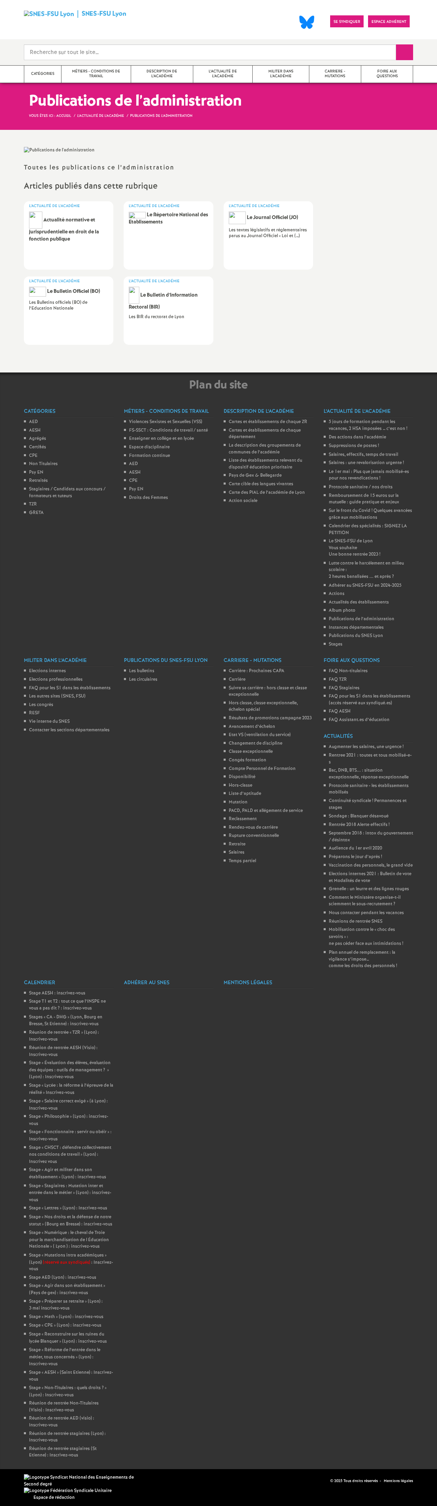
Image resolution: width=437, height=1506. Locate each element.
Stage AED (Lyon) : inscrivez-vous (62, 1277)
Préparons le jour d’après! (355, 857)
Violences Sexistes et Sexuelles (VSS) (165, 422)
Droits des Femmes (148, 497)
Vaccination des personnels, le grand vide (371, 865)
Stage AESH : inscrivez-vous (57, 993)
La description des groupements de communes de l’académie (265, 449)
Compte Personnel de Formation (262, 768)
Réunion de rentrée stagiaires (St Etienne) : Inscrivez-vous (63, 1452)
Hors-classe (240, 785)
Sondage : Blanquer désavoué (359, 816)
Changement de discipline (255, 743)
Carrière (237, 679)
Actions (336, 594)
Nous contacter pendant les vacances (366, 913)
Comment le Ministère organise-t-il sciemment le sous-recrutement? (364, 901)
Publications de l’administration (361, 619)
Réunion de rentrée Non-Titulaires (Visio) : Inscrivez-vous (64, 1406)
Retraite (237, 844)
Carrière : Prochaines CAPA (256, 671)
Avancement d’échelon (252, 726)
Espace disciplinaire (149, 447)
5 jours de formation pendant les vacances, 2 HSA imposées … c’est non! (368, 425)
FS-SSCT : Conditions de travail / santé (168, 430)
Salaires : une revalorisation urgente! (366, 463)
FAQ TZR (338, 679)
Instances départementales (356, 627)
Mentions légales (398, 1481)
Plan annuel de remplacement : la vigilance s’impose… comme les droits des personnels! (363, 959)
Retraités (38, 480)
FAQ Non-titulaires (348, 671)
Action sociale (243, 501)
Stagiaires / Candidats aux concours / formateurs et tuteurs (67, 492)
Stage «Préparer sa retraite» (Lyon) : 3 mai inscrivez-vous (66, 1305)
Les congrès (41, 705)
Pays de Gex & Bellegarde (255, 475)
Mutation (238, 802)
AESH (35, 430)
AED (33, 422)
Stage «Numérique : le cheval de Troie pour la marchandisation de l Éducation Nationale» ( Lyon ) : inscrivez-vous (69, 1240)
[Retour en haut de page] (25, 1480)
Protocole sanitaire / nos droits (361, 487)
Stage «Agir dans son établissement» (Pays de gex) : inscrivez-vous (67, 1289)
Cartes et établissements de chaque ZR (268, 422)
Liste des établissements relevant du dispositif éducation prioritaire (265, 464)
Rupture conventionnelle (254, 835)
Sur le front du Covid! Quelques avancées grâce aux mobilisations (370, 514)
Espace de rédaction (54, 1497)
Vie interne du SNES (49, 721)
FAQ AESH (340, 711)
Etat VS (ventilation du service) (260, 735)
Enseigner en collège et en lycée (161, 438)
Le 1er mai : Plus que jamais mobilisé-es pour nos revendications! (369, 475)
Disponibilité (242, 777)
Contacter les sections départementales (69, 730)
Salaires (236, 852)
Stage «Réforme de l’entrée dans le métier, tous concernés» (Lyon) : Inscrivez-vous (64, 1357)
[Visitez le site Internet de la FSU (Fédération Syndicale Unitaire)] (68, 1491)
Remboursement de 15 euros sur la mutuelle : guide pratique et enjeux (364, 499)
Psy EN (36, 472)
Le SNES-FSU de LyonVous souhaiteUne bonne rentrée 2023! (354, 548)
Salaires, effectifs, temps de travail (363, 454)
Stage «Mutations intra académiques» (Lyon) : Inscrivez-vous (71, 1262)
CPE (33, 455)
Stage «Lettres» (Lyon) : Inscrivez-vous (68, 1208)
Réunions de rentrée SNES (355, 921)
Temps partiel (242, 861)
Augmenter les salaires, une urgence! (366, 747)
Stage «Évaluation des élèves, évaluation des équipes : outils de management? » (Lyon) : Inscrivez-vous (70, 1070)
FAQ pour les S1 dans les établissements (70, 688)
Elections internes (47, 671)
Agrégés (37, 438)
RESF (34, 713)
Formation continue (149, 455)
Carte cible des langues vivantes (261, 484)
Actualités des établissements (359, 602)
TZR (33, 504)
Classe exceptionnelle (251, 751)
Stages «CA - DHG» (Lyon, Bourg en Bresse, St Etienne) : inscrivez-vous (65, 1021)
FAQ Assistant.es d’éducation (359, 720)
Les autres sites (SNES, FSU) (57, 696)
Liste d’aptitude (245, 793)
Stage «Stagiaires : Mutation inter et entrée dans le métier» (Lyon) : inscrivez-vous (70, 1193)
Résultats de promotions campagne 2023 (270, 718)
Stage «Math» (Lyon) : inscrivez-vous (66, 1317)
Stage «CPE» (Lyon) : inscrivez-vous (65, 1325)
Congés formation (247, 760)
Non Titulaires (43, 464)
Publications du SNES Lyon (356, 636)
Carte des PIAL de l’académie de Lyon (267, 492)
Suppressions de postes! (354, 446)
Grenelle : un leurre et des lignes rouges (369, 889)
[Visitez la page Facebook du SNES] (325, 1480)
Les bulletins (141, 671)
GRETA (36, 513)
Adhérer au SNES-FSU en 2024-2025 (365, 585)
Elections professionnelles (56, 679)
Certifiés (37, 447)
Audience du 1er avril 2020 (355, 848)
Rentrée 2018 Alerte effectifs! (359, 825)
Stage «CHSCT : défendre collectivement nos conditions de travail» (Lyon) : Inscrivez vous (70, 1154)
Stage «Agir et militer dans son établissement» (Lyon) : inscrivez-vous (67, 1173)
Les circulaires (143, 679)
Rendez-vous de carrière (253, 827)
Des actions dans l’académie (357, 437)
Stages (335, 644)
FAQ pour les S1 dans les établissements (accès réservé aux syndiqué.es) (369, 699)
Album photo (342, 610)
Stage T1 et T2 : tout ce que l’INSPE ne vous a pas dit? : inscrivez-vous (67, 1005)
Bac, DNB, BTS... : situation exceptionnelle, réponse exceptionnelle (369, 774)
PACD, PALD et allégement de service (266, 811)
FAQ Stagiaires (344, 688)
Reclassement (243, 819)
